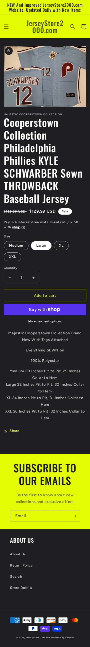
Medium (16, 245)
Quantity (10, 268)
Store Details (21, 588)
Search (16, 576)
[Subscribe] (74, 516)
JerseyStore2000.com (38, 637)
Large (41, 245)
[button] (6, 26)
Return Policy (21, 565)
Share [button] (15, 431)
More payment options (45, 321)
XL (61, 245)
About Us (18, 554)
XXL (12, 257)
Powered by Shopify (62, 637)
